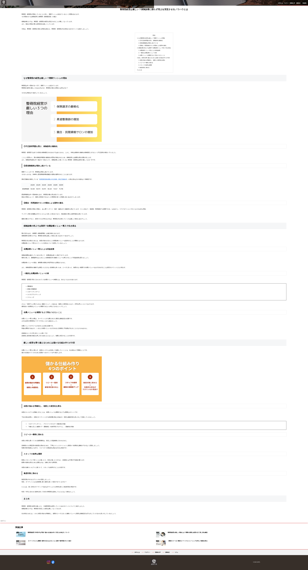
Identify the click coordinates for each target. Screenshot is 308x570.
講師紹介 (167, 552)
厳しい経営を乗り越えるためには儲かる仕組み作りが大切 (154, 57)
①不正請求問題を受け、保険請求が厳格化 (151, 40)
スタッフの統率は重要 (146, 65)
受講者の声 (158, 552)
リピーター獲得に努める (146, 62)
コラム (176, 552)
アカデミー (147, 552)
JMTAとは (137, 552)
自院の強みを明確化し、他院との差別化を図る (152, 60)
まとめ (140, 70)
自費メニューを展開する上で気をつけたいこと (152, 55)
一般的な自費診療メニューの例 (148, 52)
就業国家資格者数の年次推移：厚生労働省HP (53, 179)
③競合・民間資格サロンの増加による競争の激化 (153, 45)
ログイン (3, 521)
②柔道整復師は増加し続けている (149, 43)
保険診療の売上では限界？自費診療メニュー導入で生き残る (154, 48)
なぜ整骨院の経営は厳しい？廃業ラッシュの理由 (151, 38)
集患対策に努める (144, 67)
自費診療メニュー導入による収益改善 (150, 50)
